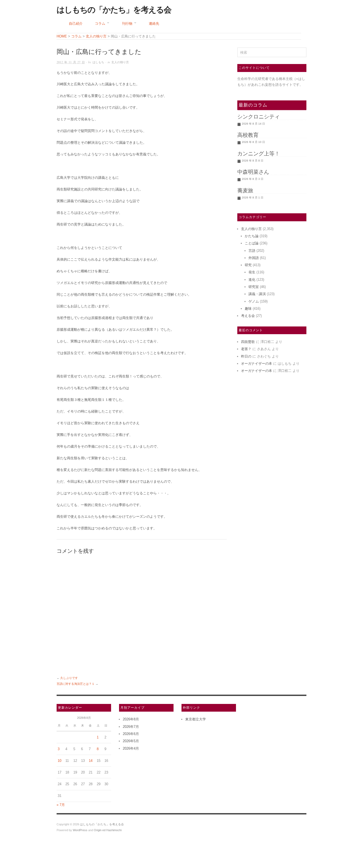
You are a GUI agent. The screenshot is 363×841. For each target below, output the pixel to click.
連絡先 (154, 23)
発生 (251, 272)
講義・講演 (257, 294)
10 (59, 761)
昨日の (246, 356)
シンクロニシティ (258, 117)
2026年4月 (131, 748)
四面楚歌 (248, 342)
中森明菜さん (253, 172)
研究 (248, 265)
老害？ (246, 349)
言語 (251, 251)
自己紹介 (76, 23)
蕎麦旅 (245, 190)
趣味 (248, 309)
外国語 (253, 258)
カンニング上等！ (258, 153)
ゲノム (253, 301)
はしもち (98, 62)
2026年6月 (131, 734)
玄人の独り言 (120, 62)
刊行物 (127, 23)
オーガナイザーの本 (256, 364)
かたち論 (252, 236)
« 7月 (61, 805)
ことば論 (252, 243)
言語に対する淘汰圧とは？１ (76, 683)
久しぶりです (69, 677)
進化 (251, 280)
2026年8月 (131, 719)
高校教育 (248, 135)
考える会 (248, 316)
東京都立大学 (195, 719)
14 (90, 761)
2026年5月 (131, 741)
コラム (100, 23)
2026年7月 (131, 727)
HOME (62, 36)
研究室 (253, 287)
